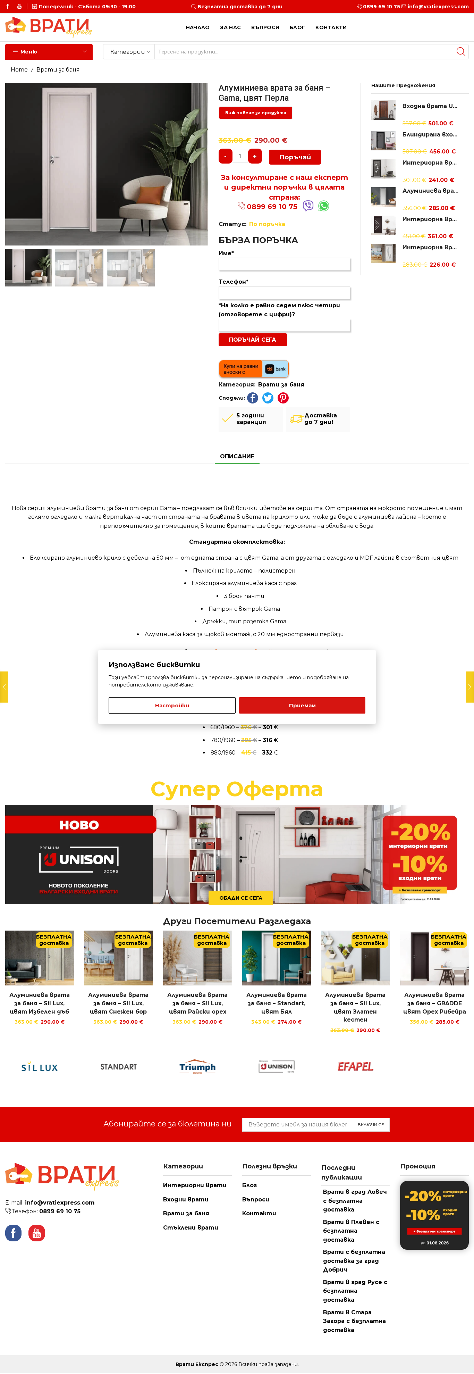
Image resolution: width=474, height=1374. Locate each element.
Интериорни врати (195, 1185)
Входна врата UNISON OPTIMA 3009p (431, 106)
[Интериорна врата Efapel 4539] (383, 169)
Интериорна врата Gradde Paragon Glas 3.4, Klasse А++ (431, 219)
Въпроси (265, 27)
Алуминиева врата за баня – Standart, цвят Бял (276, 1003)
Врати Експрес (197, 1364)
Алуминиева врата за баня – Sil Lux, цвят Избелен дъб (39, 1003)
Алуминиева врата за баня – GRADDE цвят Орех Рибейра (434, 1003)
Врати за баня (58, 69)
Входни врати (186, 1199)
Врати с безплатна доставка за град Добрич (354, 1261)
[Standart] (118, 1067)
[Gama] (434, 1067)
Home (19, 69)
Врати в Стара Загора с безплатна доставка (354, 1321)
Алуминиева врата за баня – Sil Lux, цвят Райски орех (197, 1003)
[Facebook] (7, 6)
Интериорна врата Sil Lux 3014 (431, 247)
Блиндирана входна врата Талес (431, 134)
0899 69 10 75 (381, 6)
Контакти (331, 27)
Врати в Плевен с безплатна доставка (351, 1231)
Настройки (172, 705)
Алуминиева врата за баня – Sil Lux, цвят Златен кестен (355, 1007)
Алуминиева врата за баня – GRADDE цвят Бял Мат (431, 191)
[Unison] (276, 1067)
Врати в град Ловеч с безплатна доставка (355, 1201)
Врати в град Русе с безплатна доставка (355, 1291)
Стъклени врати (190, 1227)
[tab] (237, 457)
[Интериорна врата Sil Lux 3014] (383, 252)
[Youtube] (19, 6)
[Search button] (461, 51)
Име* (226, 253)
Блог (297, 27)
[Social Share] (252, 397)
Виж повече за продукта (255, 112)
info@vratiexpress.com (438, 6)
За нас (230, 27)
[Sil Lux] (39, 1067)
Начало (198, 27)
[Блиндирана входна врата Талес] (383, 140)
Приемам (302, 705)
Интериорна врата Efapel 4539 (431, 162)
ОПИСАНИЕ (237, 456)
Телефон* (233, 281)
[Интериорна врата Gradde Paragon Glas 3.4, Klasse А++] (383, 225)
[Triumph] (197, 1067)
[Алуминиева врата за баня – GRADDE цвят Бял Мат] (383, 197)
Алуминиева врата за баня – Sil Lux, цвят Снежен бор (118, 1003)
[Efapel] (355, 1067)
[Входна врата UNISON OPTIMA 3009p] (383, 111)
